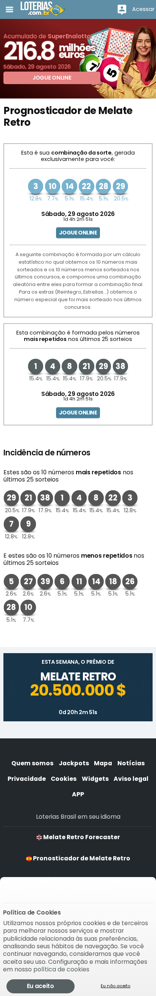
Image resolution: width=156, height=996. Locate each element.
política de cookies (61, 969)
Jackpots (74, 763)
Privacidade (27, 778)
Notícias (131, 763)
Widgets (95, 778)
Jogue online (78, 232)
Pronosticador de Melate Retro (81, 858)
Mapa (103, 763)
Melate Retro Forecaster (81, 837)
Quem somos (32, 763)
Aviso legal (131, 778)
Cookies (63, 778)
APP (78, 794)
